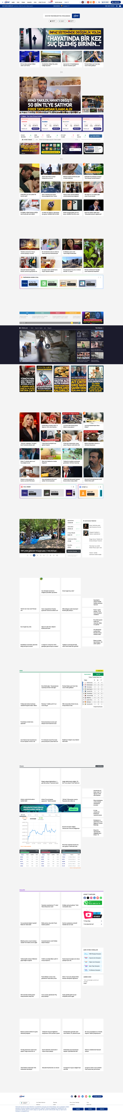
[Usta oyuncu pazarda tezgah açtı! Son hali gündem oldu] (76, 112)
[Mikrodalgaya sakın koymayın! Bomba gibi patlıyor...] (71, 601)
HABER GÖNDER (110, 6)
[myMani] (50, 2)
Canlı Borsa (100, 766)
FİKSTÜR (98, 674)
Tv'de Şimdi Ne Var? (89, 924)
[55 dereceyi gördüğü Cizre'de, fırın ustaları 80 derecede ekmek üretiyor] (55, 112)
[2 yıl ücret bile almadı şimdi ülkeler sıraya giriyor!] (72, 418)
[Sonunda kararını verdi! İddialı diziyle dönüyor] (50, 933)
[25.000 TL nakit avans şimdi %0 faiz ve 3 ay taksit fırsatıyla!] (37, 112)
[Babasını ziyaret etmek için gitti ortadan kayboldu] (72, 169)
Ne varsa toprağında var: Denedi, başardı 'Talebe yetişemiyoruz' (93, 1032)
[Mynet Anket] (93, 2)
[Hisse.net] (29, 148)
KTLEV (63, 866)
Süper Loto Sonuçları (94, 962)
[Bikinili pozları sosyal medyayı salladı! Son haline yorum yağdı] (29, 933)
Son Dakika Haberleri (40, 1102)
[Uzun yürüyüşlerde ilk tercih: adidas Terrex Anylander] (51, 471)
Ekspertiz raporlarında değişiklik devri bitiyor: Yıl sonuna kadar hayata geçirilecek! (97, 834)
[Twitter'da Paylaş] (95, 984)
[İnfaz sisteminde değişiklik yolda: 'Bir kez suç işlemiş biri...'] (61, 38)
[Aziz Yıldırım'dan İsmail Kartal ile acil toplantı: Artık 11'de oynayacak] (29, 732)
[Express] (91, 2)
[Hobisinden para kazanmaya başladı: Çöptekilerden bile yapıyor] (72, 1042)
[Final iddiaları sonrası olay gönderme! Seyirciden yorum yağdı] (50, 969)
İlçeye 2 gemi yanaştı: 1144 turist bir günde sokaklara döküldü (98, 613)
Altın (56, 815)
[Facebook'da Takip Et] (85, 898)
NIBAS (21, 859)
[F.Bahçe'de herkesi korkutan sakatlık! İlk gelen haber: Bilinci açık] (29, 687)
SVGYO (42, 861)
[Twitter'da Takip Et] (88, 898)
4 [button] (37, 555)
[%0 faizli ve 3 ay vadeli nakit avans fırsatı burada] (93, 187)
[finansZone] (92, 317)
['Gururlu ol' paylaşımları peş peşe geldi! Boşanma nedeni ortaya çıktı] (69, 112)
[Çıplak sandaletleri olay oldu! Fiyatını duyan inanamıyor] (72, 112)
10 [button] (57, 555)
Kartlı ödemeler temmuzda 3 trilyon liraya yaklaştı (50, 1050)
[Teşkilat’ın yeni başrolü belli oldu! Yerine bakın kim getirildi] (71, 628)
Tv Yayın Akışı (87, 921)
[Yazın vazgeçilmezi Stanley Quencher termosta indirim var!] (50, 601)
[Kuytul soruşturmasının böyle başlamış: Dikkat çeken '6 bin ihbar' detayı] (39, 112)
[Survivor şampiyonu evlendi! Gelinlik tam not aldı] (71, 915)
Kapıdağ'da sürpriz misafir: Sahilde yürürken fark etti (98, 602)
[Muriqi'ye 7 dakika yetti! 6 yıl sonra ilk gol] (50, 696)
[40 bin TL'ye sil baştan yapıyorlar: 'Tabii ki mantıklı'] (24, 112)
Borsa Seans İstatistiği (74, 1102)
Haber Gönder (98, 1096)
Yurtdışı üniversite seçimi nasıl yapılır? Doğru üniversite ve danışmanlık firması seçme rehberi (29, 1052)
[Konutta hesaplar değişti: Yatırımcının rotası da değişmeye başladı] (71, 819)
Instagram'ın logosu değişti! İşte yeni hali (72, 1068)
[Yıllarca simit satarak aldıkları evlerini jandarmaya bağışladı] (72, 187)
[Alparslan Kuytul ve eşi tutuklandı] (31, 112)
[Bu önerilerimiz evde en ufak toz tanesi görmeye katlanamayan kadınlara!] (51, 244)
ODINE (42, 859)
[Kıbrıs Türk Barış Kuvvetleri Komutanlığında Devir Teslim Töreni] (51, 187)
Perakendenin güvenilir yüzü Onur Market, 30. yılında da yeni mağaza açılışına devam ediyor (71, 1033)
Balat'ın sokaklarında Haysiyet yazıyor (93, 1050)
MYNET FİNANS (28, 139)
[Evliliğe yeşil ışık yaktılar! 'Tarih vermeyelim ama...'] (71, 897)
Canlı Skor (100, 670)
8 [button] (50, 555)
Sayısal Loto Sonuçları (95, 958)
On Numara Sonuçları (94, 970)
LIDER (42, 863)
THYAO (63, 857)
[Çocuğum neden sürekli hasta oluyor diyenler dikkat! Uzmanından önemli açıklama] (51, 262)
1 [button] (27, 555)
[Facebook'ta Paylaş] (91, 984)
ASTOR (63, 863)
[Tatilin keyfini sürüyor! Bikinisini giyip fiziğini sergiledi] (29, 951)
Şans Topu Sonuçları (94, 966)
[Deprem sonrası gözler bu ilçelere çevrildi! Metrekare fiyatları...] (29, 471)
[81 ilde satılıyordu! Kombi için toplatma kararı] (87, 812)
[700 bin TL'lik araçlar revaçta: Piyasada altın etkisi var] (22, 112)
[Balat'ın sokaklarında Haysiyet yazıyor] (93, 1042)
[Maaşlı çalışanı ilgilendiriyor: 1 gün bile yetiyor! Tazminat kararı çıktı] (50, 774)
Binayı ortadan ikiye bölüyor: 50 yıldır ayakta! (98, 642)
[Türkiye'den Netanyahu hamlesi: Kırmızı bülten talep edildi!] (72, 471)
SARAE (21, 866)
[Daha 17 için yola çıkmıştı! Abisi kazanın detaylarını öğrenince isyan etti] (71, 969)
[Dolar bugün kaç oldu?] (71, 583)
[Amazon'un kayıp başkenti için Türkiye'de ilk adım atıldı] (63, 112)
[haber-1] (27, 378)
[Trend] (82, 2)
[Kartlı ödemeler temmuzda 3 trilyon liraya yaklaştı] (51, 1042)
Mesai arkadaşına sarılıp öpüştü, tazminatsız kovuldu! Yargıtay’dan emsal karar (98, 804)
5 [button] (40, 555)
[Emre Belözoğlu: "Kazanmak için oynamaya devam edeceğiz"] (50, 678)
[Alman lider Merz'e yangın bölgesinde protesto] (51, 169)
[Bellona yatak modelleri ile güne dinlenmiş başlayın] (29, 1024)
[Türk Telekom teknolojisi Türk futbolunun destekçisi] (29, 1060)
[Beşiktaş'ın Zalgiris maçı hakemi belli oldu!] (71, 723)
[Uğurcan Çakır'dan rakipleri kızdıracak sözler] (50, 619)
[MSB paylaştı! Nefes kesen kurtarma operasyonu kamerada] (47, 112)
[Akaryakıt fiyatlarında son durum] (51, 1060)
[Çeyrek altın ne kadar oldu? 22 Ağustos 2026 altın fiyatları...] (51, 418)
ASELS (63, 859)
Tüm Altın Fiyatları (72, 551)
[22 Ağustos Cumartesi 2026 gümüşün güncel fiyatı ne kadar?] (50, 637)
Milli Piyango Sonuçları (95, 954)
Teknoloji (55, 1102)
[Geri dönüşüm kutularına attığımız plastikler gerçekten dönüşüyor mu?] (50, 583)
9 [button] (53, 555)
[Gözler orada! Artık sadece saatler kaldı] (29, 782)
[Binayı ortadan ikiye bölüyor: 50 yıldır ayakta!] (87, 642)
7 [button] (47, 555)
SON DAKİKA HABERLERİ (7, 6)
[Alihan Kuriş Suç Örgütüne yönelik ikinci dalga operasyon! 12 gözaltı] (67, 112)
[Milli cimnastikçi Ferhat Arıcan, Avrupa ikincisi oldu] (71, 696)
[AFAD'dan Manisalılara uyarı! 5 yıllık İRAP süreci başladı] (50, 94)
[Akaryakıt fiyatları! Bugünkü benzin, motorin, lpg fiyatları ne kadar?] (29, 262)
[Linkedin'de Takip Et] (94, 898)
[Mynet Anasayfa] (7, 1)
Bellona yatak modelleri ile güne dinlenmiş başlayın (29, 1032)
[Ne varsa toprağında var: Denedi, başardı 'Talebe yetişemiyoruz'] (93, 1024)
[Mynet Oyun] (51, 148)
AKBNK (63, 861)
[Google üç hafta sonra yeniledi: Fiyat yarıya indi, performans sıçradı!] (93, 1060)
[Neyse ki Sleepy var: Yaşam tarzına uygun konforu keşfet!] (49, 112)
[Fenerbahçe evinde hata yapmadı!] (29, 714)
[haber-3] (61, 378)
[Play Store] (24, 1102)
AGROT (42, 857)
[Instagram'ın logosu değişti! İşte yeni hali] (72, 1060)
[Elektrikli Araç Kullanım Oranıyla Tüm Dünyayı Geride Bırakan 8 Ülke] (93, 169)
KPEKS (21, 857)
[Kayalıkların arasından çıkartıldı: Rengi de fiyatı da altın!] (29, 637)
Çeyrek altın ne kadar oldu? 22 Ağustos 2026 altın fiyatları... (98, 793)
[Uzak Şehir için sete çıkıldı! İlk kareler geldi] (29, 178)
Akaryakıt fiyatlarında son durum (50, 1067)
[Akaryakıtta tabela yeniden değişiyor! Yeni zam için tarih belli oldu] (20, 112)
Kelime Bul (89, 1104)
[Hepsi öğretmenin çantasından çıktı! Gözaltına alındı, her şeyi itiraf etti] (74, 112)
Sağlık (54, 1104)
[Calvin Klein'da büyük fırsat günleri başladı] (51, 436)
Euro (50, 815)
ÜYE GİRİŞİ (106, 2)
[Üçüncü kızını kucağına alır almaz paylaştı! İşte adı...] (71, 942)
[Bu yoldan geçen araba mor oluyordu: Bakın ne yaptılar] (87, 622)
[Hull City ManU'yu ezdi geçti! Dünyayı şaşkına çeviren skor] (59, 112)
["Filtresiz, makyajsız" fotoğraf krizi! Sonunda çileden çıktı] (29, 427)
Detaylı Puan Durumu (98, 706)
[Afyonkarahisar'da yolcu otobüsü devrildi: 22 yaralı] (72, 262)
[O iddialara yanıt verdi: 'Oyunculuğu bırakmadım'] (72, 244)
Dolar (43, 815)
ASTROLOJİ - (75, 147)
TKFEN (42, 866)
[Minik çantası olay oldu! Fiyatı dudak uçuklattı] (50, 915)
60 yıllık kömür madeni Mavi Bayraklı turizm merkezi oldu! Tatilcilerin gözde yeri (98, 633)
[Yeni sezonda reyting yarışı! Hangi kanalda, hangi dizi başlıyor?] (29, 978)
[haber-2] (44, 378)
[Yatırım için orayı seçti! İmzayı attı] (29, 592)
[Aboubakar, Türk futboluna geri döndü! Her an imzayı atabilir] (78, 112)
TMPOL (21, 863)
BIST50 (29, 815)
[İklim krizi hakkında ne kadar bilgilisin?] (51, 453)
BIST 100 (24, 818)
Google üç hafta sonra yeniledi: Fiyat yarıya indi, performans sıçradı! (93, 1069)
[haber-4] (78, 378)
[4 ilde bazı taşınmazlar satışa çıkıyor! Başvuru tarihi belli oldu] (72, 436)
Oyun (88, 1102)
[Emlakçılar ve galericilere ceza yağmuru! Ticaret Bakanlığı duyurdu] (87, 822)
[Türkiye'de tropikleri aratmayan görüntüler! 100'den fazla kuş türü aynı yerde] (72, 453)
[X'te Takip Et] (75, 1096)
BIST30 (36, 815)
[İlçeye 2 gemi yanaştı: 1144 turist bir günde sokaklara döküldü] (87, 612)
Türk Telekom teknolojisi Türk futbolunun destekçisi (28, 1068)
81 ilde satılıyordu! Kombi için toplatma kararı (98, 813)
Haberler (38, 1104)
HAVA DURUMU (56, 6)
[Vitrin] (85, 2)
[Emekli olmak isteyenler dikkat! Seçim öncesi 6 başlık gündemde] (41, 112)
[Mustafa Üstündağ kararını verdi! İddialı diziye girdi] (93, 462)
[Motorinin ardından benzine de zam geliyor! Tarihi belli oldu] (71, 837)
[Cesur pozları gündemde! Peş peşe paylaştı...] (50, 987)
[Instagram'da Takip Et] (91, 898)
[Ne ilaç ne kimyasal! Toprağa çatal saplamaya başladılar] (93, 253)
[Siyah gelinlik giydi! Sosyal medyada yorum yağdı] (71, 987)
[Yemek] (88, 2)
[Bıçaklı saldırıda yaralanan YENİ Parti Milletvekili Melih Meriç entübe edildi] (35, 112)
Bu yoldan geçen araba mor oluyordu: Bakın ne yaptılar (98, 622)
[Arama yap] (99, 2)
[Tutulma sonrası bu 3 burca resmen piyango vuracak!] (29, 244)
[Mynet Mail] (120, 6)
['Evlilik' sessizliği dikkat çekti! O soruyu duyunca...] (50, 951)
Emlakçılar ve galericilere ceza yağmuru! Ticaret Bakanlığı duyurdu (98, 823)
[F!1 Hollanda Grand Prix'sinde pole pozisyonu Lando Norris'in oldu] (50, 732)
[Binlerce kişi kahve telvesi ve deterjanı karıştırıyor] (93, 436)
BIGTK (21, 861)
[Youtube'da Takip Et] (97, 898)
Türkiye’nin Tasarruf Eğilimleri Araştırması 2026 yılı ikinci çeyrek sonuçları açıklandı (51, 1033)
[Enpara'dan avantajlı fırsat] (51, 112)
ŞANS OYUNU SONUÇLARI (91, 950)
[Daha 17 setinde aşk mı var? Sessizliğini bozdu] (29, 453)
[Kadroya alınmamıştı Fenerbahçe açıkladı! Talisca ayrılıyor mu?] (53, 112)
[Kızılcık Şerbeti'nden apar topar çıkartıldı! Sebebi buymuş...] (65, 112)
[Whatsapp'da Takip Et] (101, 898)
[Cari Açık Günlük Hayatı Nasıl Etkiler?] (93, 418)
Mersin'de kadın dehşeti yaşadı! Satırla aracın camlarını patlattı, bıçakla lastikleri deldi (23, 6)
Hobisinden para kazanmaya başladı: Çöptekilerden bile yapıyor (70, 1051)
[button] (2, 2)
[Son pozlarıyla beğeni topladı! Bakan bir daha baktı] (29, 906)
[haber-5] (95, 378)
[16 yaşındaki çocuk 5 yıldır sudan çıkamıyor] (27, 112)
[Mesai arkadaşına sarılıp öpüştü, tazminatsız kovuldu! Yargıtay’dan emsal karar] (87, 802)
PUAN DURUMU (87, 674)
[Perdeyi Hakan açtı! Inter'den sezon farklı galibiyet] (71, 678)
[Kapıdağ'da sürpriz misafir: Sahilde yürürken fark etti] (87, 602)
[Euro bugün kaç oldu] (29, 619)
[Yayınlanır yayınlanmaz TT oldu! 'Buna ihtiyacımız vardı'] (50, 897)
